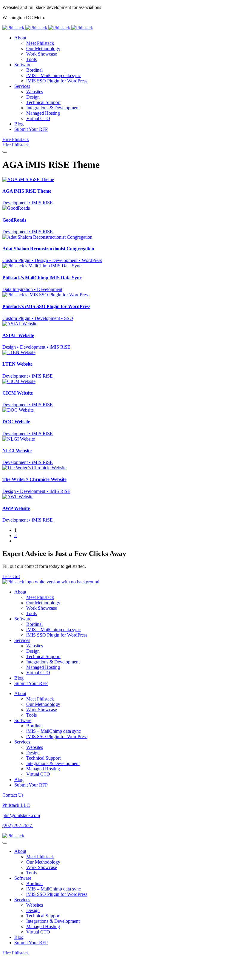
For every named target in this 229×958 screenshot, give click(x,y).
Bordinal (34, 624)
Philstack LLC (16, 805)
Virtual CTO (38, 672)
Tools (31, 613)
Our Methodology (43, 602)
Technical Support (43, 656)
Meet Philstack (40, 597)
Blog (19, 677)
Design (33, 651)
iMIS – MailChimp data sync (53, 629)
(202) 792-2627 (17, 825)
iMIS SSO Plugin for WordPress (56, 634)
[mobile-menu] (4, 152)
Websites (34, 645)
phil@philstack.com (21, 815)
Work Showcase (41, 608)
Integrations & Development (53, 661)
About (20, 591)
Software (22, 618)
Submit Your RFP (31, 683)
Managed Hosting (43, 667)
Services (22, 640)
